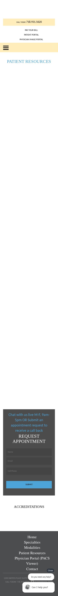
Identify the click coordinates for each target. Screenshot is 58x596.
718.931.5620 (34, 22)
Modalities (32, 547)
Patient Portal (31, 35)
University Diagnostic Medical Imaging (29, 9)
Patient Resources (32, 552)
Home (32, 536)
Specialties (32, 542)
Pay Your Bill (31, 30)
